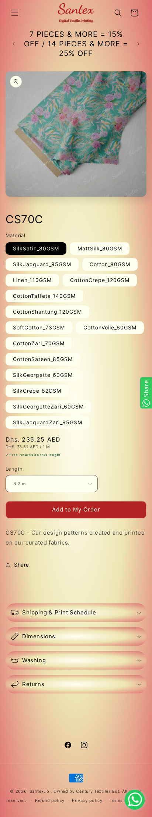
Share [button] (21, 564)
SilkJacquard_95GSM (42, 264)
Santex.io (39, 791)
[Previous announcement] (14, 44)
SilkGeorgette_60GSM (43, 375)
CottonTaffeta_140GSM (44, 296)
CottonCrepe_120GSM (99, 280)
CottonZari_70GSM (39, 343)
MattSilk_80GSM (99, 248)
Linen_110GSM (32, 280)
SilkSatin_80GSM (36, 248)
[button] (15, 13)
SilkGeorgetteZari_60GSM (48, 406)
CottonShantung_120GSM (47, 311)
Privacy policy (87, 800)
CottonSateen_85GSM (43, 359)
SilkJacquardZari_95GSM (47, 422)
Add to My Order (76, 509)
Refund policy (50, 800)
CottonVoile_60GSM (110, 327)
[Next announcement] (138, 44)
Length (14, 469)
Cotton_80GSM (110, 264)
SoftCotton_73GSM (39, 327)
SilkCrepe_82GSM (37, 391)
